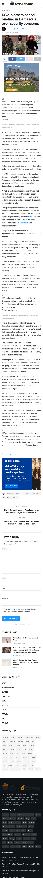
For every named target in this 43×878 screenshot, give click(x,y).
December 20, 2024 (11, 32)
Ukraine (5, 769)
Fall (24, 745)
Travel (5, 714)
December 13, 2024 (20, 643)
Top (4, 765)
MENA (9, 10)
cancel (17, 494)
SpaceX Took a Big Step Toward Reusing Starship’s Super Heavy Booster (25, 662)
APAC (4, 683)
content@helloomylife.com (18, 29)
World (5, 723)
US (3, 718)
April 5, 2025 (18, 667)
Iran (25, 749)
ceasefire (29, 737)
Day (27, 741)
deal (4, 745)
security (15, 497)
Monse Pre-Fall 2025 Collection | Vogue (25, 639)
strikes (26, 761)
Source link (6, 454)
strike (19, 761)
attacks (20, 737)
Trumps (24, 765)
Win (24, 769)
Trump (17, 765)
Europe (5, 692)
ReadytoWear (7, 757)
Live (18, 753)
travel (10, 765)
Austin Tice (31, 216)
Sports (5, 705)
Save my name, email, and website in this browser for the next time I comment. (20, 610)
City (4, 741)
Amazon (5, 737)
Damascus (36, 494)
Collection (12, 741)
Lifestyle (6, 696)
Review (17, 757)
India (18, 749)
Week (18, 769)
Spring (12, 761)
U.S (32, 765)
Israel (31, 749)
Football (31, 745)
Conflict (20, 741)
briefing (10, 494)
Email (5, 588)
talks (33, 761)
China (38, 737)
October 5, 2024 (19, 655)
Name (5, 578)
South (5, 761)
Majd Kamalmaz (21, 222)
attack (13, 737)
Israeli (5, 753)
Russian (33, 757)
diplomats (6, 497)
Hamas (12, 749)
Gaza (4, 749)
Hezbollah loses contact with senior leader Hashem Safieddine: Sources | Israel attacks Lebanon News (27, 650)
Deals (10, 745)
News (30, 753)
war (12, 769)
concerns (26, 494)
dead (33, 741)
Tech (4, 709)
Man (23, 753)
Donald (18, 745)
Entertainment (8, 687)
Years (38, 769)
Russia (25, 757)
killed (12, 753)
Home (4, 10)
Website (5, 599)
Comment (6, 549)
